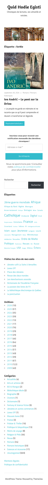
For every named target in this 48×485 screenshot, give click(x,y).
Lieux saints (7, 235)
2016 (9, 342)
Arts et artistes (14, 383)
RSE (32, 244)
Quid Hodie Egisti (24, 7)
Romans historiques (15, 445)
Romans (26, 92)
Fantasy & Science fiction (18, 405)
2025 (9, 309)
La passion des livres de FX (19, 286)
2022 (9, 320)
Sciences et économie (16, 449)
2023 (9, 316)
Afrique (35, 202)
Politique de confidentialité (16, 464)
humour (15, 226)
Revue (10, 438)
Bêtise (34, 210)
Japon (13, 230)
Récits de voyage (14, 431)
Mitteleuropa (32, 234)
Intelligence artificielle (34, 226)
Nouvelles (16, 239)
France (28, 221)
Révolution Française (10, 248)
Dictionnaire (12, 401)
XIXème (30, 248)
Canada (40, 210)
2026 (9, 305)
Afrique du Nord (10, 206)
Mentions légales (11, 460)
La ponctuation (13, 294)
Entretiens (18, 222)
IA (26, 226)
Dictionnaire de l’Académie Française (23, 283)
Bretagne (28, 210)
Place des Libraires (15, 272)
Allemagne (29, 206)
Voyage (24, 248)
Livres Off (11, 268)
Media (24, 235)
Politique (9, 243)
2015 (9, 346)
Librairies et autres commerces (20, 408)
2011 (9, 360)
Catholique (12, 215)
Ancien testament (10, 210)
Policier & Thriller (14, 423)
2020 (9, 327)
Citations (11, 397)
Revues (26, 243)
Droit (40, 216)
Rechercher (9, 179)
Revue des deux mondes (17, 275)
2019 (9, 331)
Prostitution (18, 244)
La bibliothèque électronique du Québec (24, 290)
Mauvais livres (13, 416)
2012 (9, 357)
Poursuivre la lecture (14, 123)
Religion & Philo (14, 434)
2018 (9, 334)
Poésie (10, 420)
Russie (36, 243)
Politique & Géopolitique (17, 427)
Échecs (37, 248)
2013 (9, 353)
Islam (7, 231)
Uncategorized (13, 453)
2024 (9, 312)
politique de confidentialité (26, 167)
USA (19, 248)
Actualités (11, 379)
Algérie (21, 206)
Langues (32, 231)
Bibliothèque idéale (15, 390)
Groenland (8, 226)
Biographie (11, 394)
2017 (9, 338)
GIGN (35, 222)
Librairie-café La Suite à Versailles (22, 264)
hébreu (21, 226)
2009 (9, 368)
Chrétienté (25, 216)
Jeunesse (22, 230)
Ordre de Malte (29, 239)
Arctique (20, 210)
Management (16, 234)
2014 (9, 349)
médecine (8, 239)
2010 (9, 364)
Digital (33, 216)
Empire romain (8, 222)
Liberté (38, 231)
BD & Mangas (13, 386)
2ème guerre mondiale (17, 202)
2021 (9, 323)
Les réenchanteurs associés (19, 279)
